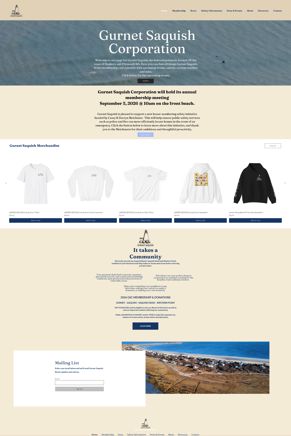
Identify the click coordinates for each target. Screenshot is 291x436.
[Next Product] (285, 183)
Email (57, 379)
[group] (145, 190)
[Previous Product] (6, 183)
